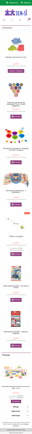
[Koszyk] (28, 20)
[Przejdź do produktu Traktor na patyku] (16, 223)
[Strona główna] (16, 11)
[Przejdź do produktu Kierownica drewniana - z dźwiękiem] (16, 180)
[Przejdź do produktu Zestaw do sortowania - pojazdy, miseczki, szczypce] (16, 135)
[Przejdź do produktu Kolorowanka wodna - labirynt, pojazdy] (16, 319)
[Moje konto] (20, 20)
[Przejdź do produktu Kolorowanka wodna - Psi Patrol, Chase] (16, 273)
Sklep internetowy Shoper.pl (16, 432)
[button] (4, 20)
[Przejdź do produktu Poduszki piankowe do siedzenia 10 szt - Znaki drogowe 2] (16, 90)
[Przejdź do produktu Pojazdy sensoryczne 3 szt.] (16, 44)
